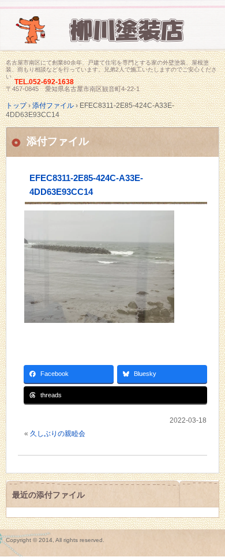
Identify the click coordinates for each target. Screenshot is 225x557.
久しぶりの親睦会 (57, 434)
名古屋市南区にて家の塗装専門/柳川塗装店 (112, 36)
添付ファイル (58, 141)
